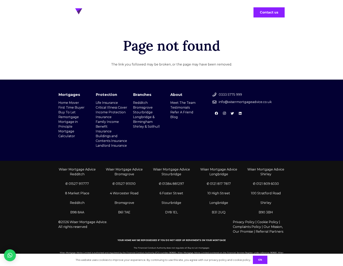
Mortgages (69, 94)
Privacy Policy (244, 222)
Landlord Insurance (111, 145)
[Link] (85, 12)
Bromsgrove (143, 107)
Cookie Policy (267, 222)
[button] (10, 255)
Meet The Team (183, 103)
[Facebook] (216, 113)
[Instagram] (224, 113)
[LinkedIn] (240, 113)
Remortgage (68, 117)
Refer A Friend (181, 112)
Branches (142, 94)
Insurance (104, 131)
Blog (174, 117)
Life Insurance (107, 103)
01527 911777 (79, 184)
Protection (106, 94)
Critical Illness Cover (111, 107)
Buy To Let (67, 112)
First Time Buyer (71, 107)
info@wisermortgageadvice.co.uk (245, 102)
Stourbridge (143, 112)
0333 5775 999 (230, 94)
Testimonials (180, 107)
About (176, 94)
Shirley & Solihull (146, 126)
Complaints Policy (247, 227)
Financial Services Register (240, 252)
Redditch (140, 103)
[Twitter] (232, 113)
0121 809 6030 (267, 184)
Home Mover (68, 103)
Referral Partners (269, 231)
